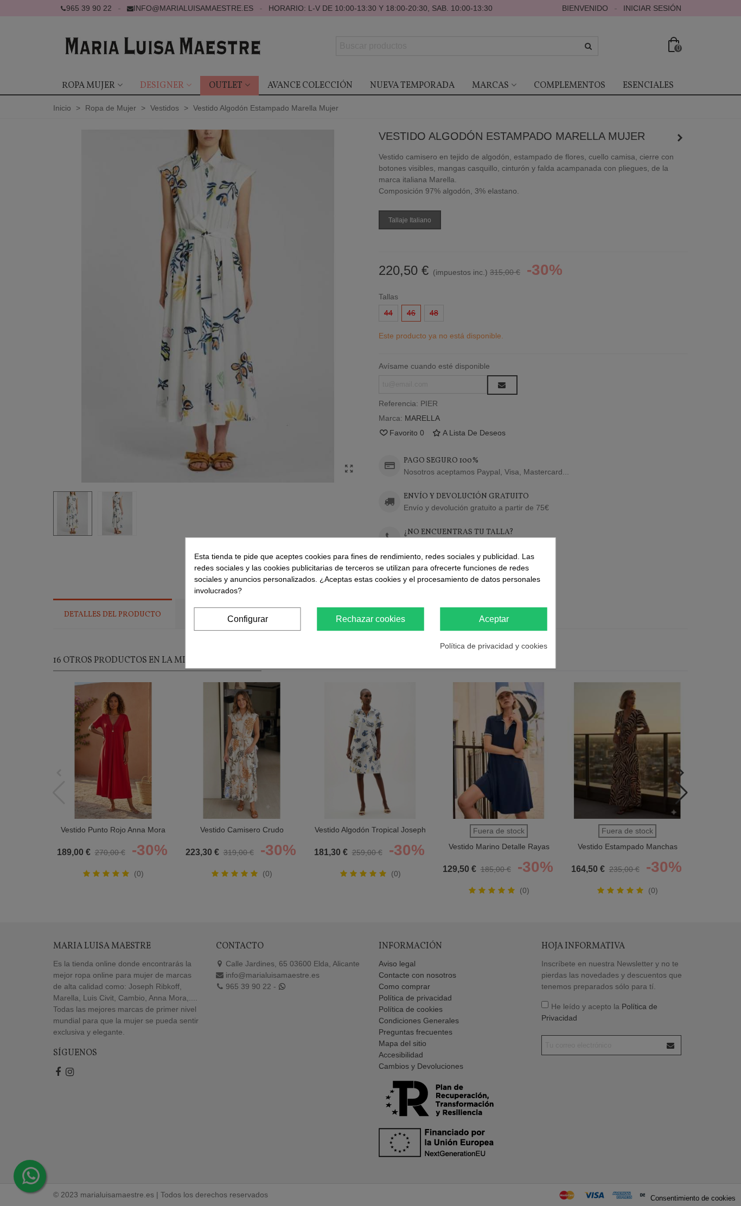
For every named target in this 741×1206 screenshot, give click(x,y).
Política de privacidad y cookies (493, 646)
